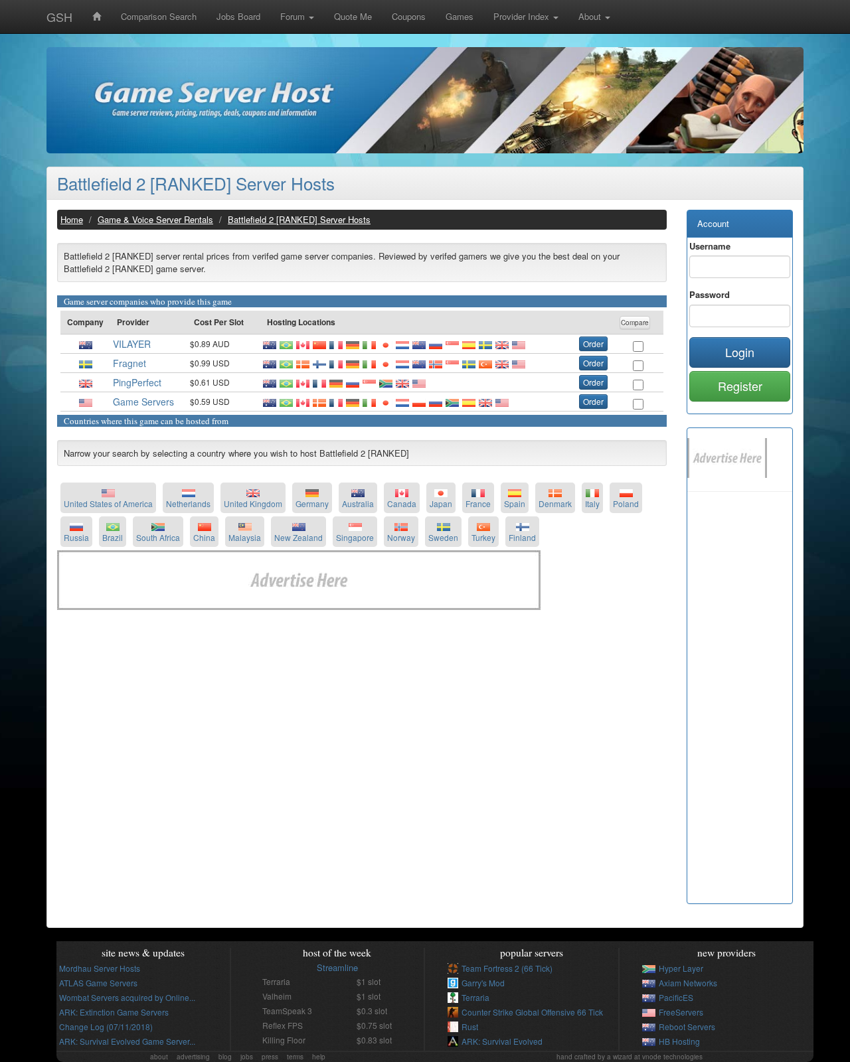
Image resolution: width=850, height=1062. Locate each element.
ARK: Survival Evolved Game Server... (127, 1041)
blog (225, 1056)
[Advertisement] (362, 709)
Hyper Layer (681, 968)
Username (709, 246)
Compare (635, 322)
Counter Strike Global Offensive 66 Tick (532, 1012)
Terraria (475, 997)
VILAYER (132, 343)
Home (71, 219)
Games (459, 16)
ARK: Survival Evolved (502, 1041)
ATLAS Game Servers (98, 982)
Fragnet (129, 363)
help (318, 1056)
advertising (193, 1056)
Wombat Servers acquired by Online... (127, 997)
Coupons (409, 16)
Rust (470, 1026)
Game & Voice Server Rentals (155, 219)
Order (593, 343)
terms (295, 1056)
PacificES (676, 997)
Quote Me (353, 16)
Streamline (337, 967)
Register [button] (740, 385)
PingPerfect (137, 382)
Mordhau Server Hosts (99, 968)
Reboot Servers (687, 1026)
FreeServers (681, 1012)
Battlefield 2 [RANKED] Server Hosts (196, 183)
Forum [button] (293, 16)
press (270, 1056)
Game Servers (143, 401)
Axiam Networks (688, 982)
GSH (59, 16)
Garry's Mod (483, 982)
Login (739, 351)
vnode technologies (672, 1056)
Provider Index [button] (522, 16)
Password (709, 294)
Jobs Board (238, 16)
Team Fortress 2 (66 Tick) (507, 968)
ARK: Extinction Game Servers (114, 1012)
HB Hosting (679, 1041)
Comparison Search (159, 16)
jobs (246, 1056)
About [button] (591, 16)
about (159, 1056)
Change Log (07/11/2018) (106, 1026)
